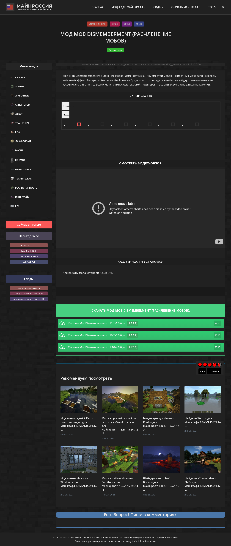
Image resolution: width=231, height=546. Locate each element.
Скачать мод (115, 49)
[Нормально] (209, 364)
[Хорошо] (214, 364)
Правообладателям (167, 537)
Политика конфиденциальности (137, 537)
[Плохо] (204, 364)
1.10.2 (127, 24)
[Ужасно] (200, 364)
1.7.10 (139, 24)
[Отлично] (219, 364)
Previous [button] (66, 106)
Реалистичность (97, 24)
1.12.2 (115, 24)
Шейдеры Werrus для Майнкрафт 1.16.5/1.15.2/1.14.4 (202, 422)
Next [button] (66, 114)
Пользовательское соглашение (101, 537)
